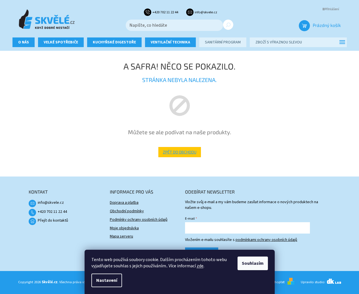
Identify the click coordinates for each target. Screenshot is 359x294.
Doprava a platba (124, 202)
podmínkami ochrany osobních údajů (266, 240)
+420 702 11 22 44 (52, 212)
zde (200, 266)
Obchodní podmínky (127, 211)
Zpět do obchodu (179, 152)
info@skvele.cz (51, 202)
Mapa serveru (121, 236)
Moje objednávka (124, 228)
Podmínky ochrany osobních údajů (138, 219)
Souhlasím (253, 263)
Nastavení (106, 280)
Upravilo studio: (313, 282)
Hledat (228, 25)
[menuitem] (23, 42)
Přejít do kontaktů (53, 220)
